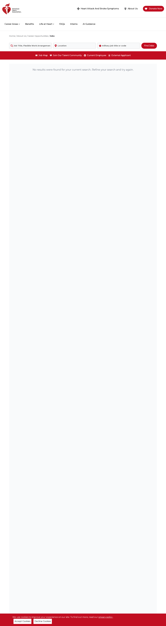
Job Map (43, 55)
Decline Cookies (42, 621)
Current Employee (96, 55)
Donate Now (155, 8)
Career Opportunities (38, 36)
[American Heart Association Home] (22, 9)
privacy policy (105, 617)
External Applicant (121, 55)
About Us (133, 8)
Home (12, 36)
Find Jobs (149, 45)
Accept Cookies (22, 621)
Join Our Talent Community (67, 55)
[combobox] (30, 46)
